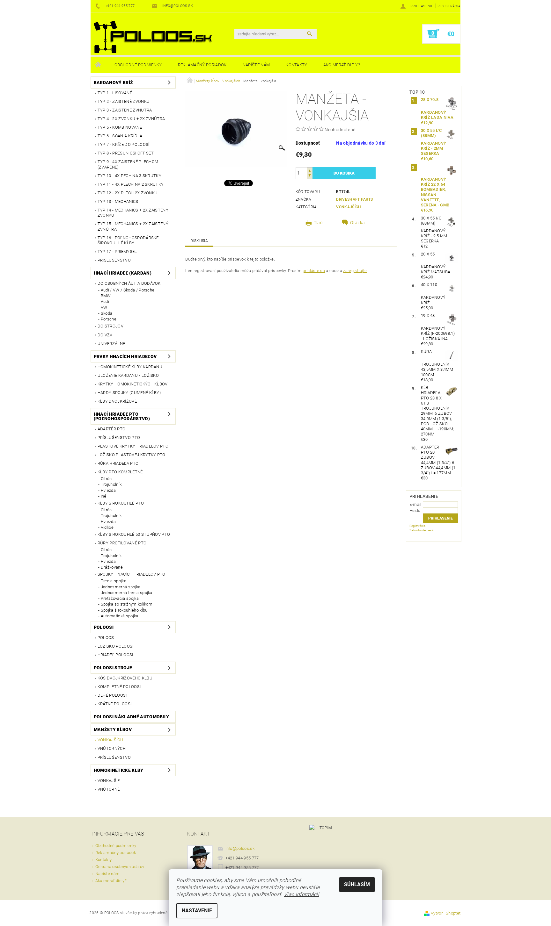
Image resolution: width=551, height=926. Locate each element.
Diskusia (199, 241)
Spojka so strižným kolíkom (126, 604)
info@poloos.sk (240, 848)
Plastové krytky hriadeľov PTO (133, 446)
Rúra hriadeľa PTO (118, 463)
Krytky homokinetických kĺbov (133, 384)
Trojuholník (111, 484)
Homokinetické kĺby (118, 770)
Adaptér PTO (112, 429)
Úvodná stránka (99, 65)
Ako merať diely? (341, 64)
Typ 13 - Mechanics (118, 201)
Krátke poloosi (114, 703)
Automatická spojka (119, 616)
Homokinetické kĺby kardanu (130, 366)
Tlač (318, 222)
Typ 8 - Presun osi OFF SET (126, 153)
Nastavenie (197, 911)
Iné (104, 496)
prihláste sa (314, 270)
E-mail (415, 504)
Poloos (106, 637)
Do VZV (105, 335)
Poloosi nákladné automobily (131, 716)
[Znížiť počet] (309, 176)
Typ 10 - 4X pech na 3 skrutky (129, 175)
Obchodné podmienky (138, 64)
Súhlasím (357, 884)
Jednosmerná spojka (121, 587)
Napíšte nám (256, 64)
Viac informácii (301, 894)
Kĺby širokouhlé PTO (121, 503)
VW (104, 307)
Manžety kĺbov (113, 729)
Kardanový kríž (113, 82)
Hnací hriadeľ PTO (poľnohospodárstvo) (122, 416)
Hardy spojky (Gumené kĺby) (129, 392)
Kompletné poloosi (119, 686)
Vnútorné (109, 789)
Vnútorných (112, 748)
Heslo (415, 510)
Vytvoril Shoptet (445, 913)
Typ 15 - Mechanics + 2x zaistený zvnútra (133, 226)
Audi (105, 301)
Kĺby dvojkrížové (117, 401)
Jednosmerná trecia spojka (126, 592)
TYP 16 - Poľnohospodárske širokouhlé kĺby (128, 240)
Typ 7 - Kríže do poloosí (124, 144)
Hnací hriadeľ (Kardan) (122, 273)
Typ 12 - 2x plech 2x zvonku (128, 192)
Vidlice (107, 527)
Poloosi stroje (113, 667)
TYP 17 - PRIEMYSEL (117, 251)
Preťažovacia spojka (120, 598)
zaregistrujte (355, 270)
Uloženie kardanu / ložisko (128, 375)
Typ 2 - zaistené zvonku (124, 101)
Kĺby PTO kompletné (120, 472)
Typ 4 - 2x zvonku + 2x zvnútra (131, 118)
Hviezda (108, 490)
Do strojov (110, 326)
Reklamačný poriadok (202, 64)
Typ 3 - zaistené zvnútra (125, 110)
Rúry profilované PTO (122, 543)
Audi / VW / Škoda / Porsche (128, 290)
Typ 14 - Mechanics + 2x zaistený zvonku (133, 213)
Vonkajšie (109, 780)
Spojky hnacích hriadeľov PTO (131, 574)
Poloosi (104, 627)
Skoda (107, 313)
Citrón (106, 478)
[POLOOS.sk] (153, 37)
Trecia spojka (113, 580)
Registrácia (449, 6)
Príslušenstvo (114, 260)
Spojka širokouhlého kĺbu (124, 610)
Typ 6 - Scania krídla (120, 135)
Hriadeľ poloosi (115, 654)
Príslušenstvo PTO (119, 437)
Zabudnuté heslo (422, 530)
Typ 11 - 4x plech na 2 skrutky (131, 184)
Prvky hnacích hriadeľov (125, 356)
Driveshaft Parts (354, 199)
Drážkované (112, 567)
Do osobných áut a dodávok (129, 283)
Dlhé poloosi (112, 695)
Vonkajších (110, 739)
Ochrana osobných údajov (119, 866)
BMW (106, 295)
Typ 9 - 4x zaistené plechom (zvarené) (128, 164)
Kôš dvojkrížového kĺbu (125, 678)
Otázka (357, 222)
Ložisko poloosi (116, 646)
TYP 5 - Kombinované (120, 127)
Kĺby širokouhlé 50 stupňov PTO (134, 534)
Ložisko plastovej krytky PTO (131, 454)
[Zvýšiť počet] (309, 170)
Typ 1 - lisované (115, 92)
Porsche (108, 319)
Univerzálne (111, 343)
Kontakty (296, 64)
